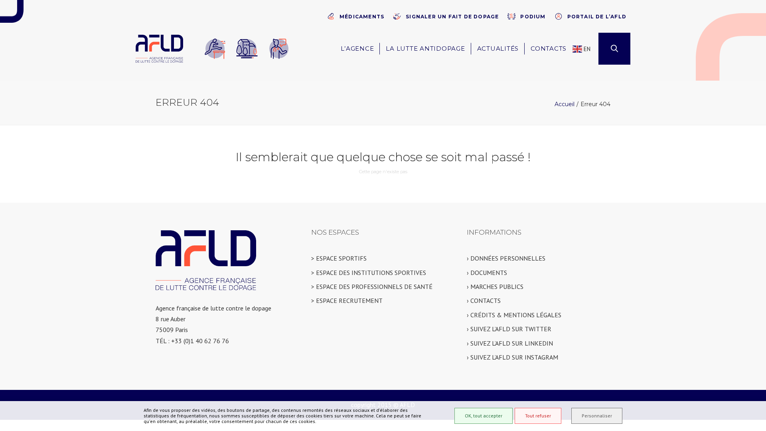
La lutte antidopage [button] (425, 48)
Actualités (498, 48)
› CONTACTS (484, 300)
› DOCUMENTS (487, 273)
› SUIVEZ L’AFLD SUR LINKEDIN (510, 343)
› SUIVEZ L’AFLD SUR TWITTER (509, 329)
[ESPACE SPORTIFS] (215, 49)
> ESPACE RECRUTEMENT (347, 300)
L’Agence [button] (357, 48)
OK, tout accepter (483, 416)
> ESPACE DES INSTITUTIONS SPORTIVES (368, 273)
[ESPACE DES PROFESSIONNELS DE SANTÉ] (279, 49)
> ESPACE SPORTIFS (339, 258)
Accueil (564, 104)
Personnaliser (597, 416)
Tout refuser (538, 416)
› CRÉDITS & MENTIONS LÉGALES (514, 315)
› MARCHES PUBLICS (495, 287)
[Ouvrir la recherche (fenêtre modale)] (614, 49)
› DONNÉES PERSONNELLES (506, 258)
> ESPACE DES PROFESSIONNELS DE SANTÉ (371, 287)
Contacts (549, 48)
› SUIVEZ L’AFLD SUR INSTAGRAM (512, 357)
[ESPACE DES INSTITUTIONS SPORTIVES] (247, 49)
